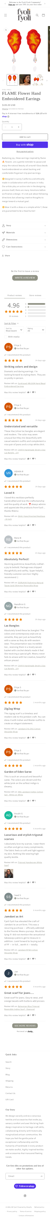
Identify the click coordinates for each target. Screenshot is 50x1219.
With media (14, 336)
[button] (5, 15)
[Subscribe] (41, 1176)
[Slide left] (3, 81)
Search (9, 1062)
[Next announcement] (45, 4)
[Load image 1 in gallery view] (12, 79)
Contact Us (10, 1093)
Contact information (26, 1216)
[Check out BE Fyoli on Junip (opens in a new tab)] (30, 1031)
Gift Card (9, 1099)
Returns (9, 1087)
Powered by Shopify (25, 1207)
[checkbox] (14, 336)
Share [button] (7, 255)
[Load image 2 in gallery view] (24, 79)
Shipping (5, 109)
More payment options (25, 151)
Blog (8, 1074)
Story (8, 1068)
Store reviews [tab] (35, 295)
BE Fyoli (14, 1207)
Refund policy (39, 1207)
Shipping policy (40, 1211)
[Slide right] (47, 81)
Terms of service (26, 1211)
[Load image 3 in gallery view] (37, 79)
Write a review (25, 278)
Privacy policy (12, 1211)
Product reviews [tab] (15, 295)
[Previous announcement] (5, 4)
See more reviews (24, 1026)
